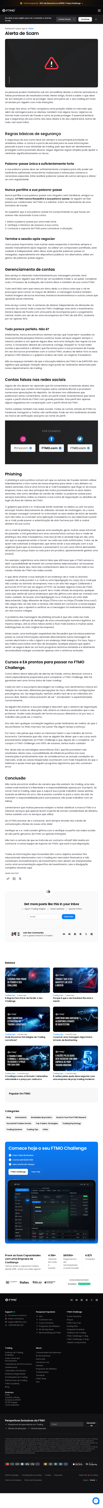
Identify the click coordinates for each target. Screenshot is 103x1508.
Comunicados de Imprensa (48, 1352)
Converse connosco (17, 1315)
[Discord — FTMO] (71, 1300)
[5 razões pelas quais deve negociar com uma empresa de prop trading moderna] (75, 1063)
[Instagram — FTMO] (81, 1300)
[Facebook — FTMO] (86, 1300)
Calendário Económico (15, 1370)
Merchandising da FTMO (50, 1332)
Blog (9, 1117)
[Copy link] (8, 878)
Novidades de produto (41, 1117)
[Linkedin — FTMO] (96, 1300)
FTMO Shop (41, 1378)
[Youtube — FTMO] (76, 1300)
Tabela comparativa (76, 1342)
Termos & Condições (13, 1480)
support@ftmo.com (17, 1322)
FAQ (41, 1316)
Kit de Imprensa (46, 1329)
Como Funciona (46, 1323)
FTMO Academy (12, 1383)
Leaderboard (11, 1367)
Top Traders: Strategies (47, 1123)
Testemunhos (42, 1372)
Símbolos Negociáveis (15, 1374)
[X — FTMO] (91, 1300)
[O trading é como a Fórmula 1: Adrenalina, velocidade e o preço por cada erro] (27, 1063)
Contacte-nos (45, 1319)
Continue (85, 19)
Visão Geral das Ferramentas (12, 1359)
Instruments (21, 1117)
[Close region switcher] (96, 19)
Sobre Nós (40, 1359)
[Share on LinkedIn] (14, 878)
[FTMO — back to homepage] (8, 10)
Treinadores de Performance (18, 1364)
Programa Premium (76, 1329)
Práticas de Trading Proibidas (14, 1353)
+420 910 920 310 (15, 1325)
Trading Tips (10, 995)
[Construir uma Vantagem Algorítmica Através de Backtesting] (75, 1024)
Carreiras (40, 1375)
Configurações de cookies (32, 1475)
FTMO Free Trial (74, 1323)
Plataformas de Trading (16, 1380)
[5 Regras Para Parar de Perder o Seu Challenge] (27, 985)
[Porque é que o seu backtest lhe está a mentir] (75, 985)
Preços (70, 1319)
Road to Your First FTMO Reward (71, 1117)
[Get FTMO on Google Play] (91, 1464)
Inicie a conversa (16, 1318)
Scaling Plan (72, 1326)
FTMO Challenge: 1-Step (77, 1336)
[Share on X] (20, 878)
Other (31, 28)
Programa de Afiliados (49, 1326)
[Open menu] (99, 10)
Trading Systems (14, 1129)
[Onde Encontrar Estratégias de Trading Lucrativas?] (27, 1024)
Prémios (39, 1365)
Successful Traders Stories (19, 1123)
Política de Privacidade (33, 1480)
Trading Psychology (71, 1123)
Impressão (58, 1475)
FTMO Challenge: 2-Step (78, 1339)
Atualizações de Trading (16, 1377)
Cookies (48, 1475)
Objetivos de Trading (76, 1332)
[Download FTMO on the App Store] (78, 1464)
